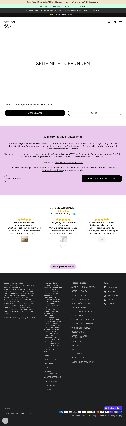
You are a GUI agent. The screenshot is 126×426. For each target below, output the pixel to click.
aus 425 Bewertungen (61, 213)
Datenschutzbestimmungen (69, 162)
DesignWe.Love (97, 416)
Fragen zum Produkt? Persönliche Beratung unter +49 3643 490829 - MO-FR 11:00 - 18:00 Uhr (63, 10)
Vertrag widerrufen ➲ (63, 266)
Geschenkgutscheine (52, 170)
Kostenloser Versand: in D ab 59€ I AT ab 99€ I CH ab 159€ (63, 6)
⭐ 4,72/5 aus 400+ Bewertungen (63, 14)
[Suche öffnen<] (109, 21)
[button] (61, 246)
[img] (63, 211)
